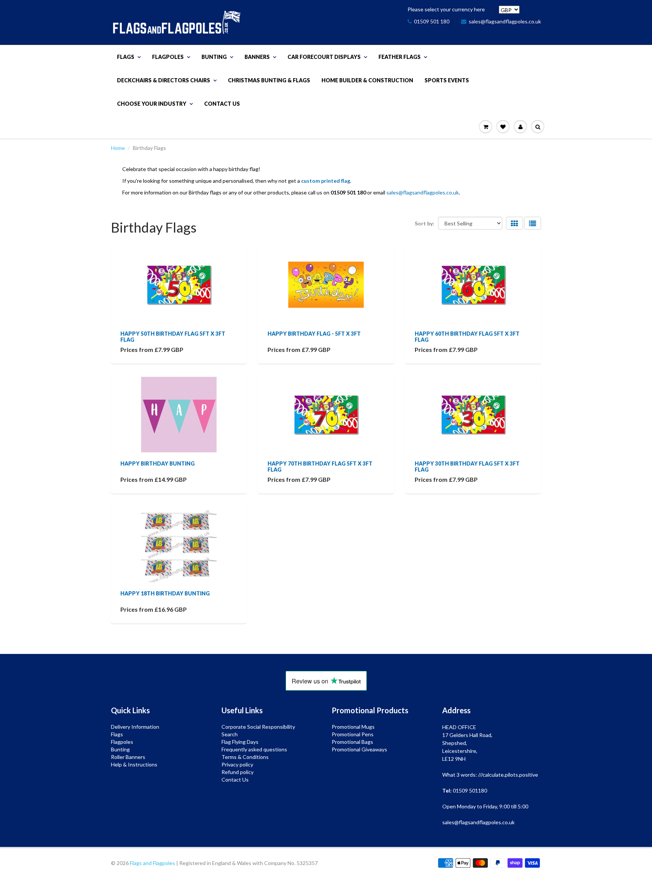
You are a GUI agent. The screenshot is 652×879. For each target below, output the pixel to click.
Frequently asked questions (254, 749)
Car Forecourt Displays (324, 57)
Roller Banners (128, 757)
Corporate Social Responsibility (258, 726)
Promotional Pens (353, 734)
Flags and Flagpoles (152, 863)
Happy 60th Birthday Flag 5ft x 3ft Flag (467, 336)
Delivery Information (135, 726)
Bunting (214, 57)
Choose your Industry (151, 103)
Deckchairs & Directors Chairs (163, 80)
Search (229, 734)
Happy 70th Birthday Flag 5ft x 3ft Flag (320, 466)
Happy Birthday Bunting (157, 463)
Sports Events (446, 80)
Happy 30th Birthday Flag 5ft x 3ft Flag (467, 466)
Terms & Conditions (245, 757)
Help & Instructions (134, 764)
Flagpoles (168, 57)
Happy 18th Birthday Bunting (165, 593)
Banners (257, 57)
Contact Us (222, 103)
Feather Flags (399, 57)
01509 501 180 (431, 21)
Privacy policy (237, 764)
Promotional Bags (352, 742)
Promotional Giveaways (359, 749)
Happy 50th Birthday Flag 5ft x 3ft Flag (172, 336)
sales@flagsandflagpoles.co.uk (505, 21)
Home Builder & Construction (367, 80)
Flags (125, 57)
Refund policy (237, 772)
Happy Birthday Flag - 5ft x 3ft (314, 333)
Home (118, 148)
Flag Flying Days (239, 742)
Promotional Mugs (353, 726)
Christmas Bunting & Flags (269, 80)
